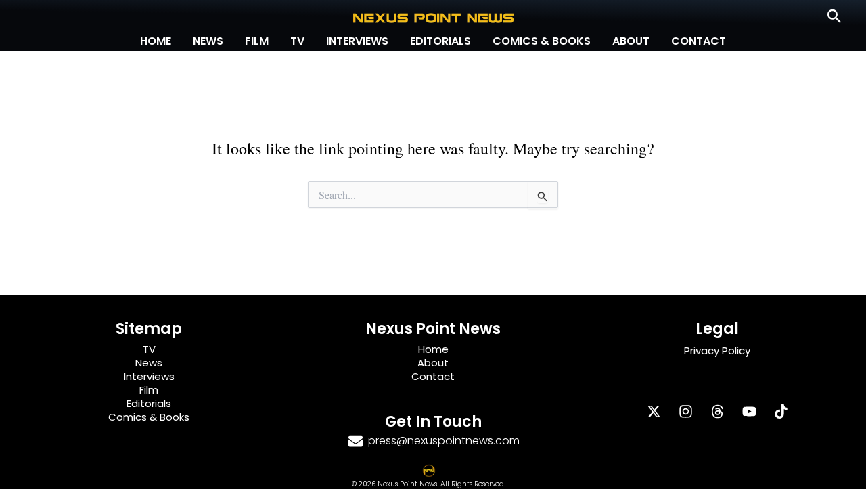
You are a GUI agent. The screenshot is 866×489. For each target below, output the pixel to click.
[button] (834, 17)
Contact (698, 41)
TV (297, 41)
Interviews (357, 41)
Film (257, 41)
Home (155, 41)
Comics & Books (542, 41)
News (208, 41)
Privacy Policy (717, 350)
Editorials (440, 41)
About (631, 41)
